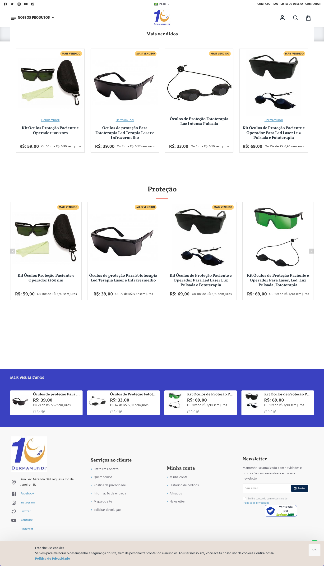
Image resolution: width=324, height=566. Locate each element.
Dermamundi (50, 120)
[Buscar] (295, 18)
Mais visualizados (27, 378)
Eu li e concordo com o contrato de (265, 501)
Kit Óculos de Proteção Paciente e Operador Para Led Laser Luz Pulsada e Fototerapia (274, 133)
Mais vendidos (162, 34)
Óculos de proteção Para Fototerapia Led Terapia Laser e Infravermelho (124, 133)
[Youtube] (26, 4)
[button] (12, 251)
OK (314, 550)
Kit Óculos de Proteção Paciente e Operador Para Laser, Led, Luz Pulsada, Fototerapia (278, 280)
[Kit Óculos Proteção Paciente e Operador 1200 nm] (50, 83)
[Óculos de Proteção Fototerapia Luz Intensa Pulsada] (199, 83)
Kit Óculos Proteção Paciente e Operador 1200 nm (50, 131)
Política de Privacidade (52, 558)
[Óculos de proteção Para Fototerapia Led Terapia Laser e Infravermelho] (125, 83)
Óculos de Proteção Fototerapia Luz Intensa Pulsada (199, 122)
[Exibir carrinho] (308, 18)
